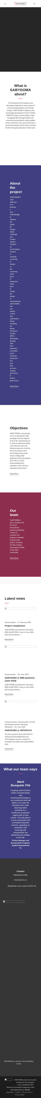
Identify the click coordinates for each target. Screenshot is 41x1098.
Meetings (24, 724)
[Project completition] (20, 612)
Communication (11, 722)
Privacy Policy (19, 1095)
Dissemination (10, 622)
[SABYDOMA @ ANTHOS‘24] (20, 709)
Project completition (15, 626)
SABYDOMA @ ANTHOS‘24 (18, 730)
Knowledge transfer (12, 724)
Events (32, 722)
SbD (27, 436)
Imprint (18, 1092)
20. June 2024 (23, 674)
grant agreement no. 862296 (20, 1090)
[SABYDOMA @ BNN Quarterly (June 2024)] (20, 657)
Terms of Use (26, 1092)
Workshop (9, 727)
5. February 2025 (24, 622)
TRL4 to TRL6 (19, 461)
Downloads (9, 1092)
